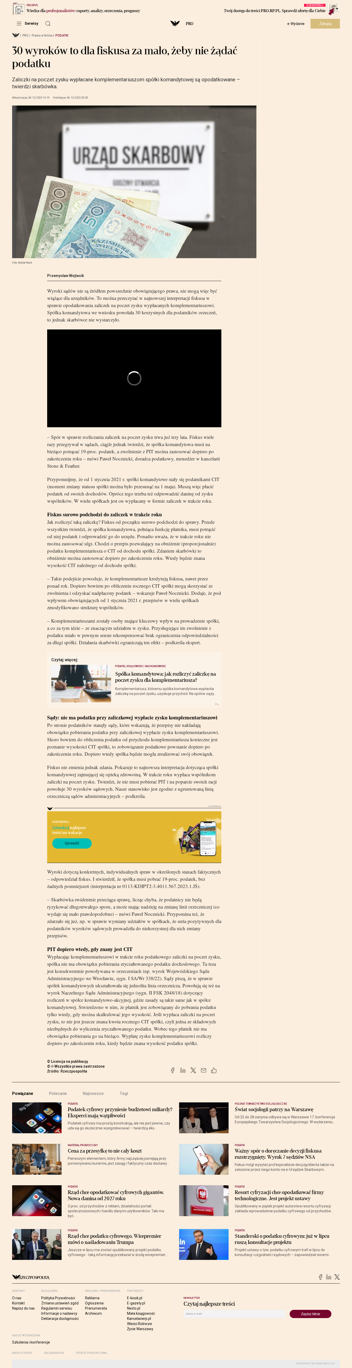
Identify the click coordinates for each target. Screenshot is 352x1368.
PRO (189, 23)
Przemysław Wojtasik (65, 276)
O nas (16, 1298)
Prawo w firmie (42, 35)
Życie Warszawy (140, 1329)
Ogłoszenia (94, 1303)
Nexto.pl (133, 1308)
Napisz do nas (23, 1308)
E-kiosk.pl (134, 1298)
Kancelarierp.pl (139, 1319)
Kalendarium (54, 1353)
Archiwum (93, 1313)
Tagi (124, 1093)
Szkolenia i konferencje (31, 1342)
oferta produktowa (91, 1353)
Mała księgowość (141, 1313)
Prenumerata (96, 1308)
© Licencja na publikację (67, 1061)
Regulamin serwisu (56, 1308)
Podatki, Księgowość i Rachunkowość (140, 666)
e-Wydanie (296, 24)
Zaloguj (325, 24)
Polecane (58, 1093)
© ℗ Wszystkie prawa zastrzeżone (76, 1066)
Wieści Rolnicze (139, 1324)
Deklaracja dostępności (60, 1319)
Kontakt (18, 1303)
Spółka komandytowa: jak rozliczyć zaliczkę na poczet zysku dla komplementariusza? (165, 677)
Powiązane (22, 1093)
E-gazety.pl (136, 1303)
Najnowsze (93, 1093)
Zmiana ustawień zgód (60, 1303)
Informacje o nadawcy (59, 1313)
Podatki (61, 35)
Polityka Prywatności (58, 1298)
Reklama (92, 1298)
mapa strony (22, 1353)
